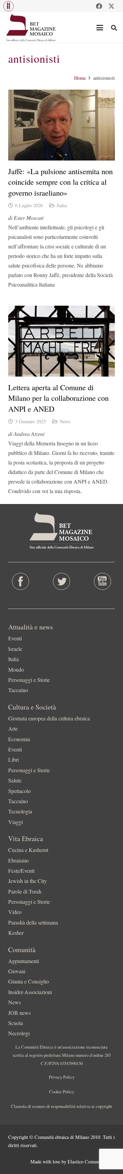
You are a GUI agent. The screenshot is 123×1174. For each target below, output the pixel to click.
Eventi (15, 638)
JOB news (19, 1012)
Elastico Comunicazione (91, 1161)
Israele (15, 648)
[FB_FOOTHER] (20, 581)
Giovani (16, 971)
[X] (111, 6)
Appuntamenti (23, 960)
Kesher (16, 932)
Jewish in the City (27, 880)
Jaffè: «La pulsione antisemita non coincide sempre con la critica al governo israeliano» (60, 182)
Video (15, 911)
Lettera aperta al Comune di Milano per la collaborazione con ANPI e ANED (58, 398)
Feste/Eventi (21, 870)
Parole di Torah (24, 891)
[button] (8, 6)
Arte (13, 728)
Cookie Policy (61, 1091)
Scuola (15, 1022)
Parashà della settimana (33, 922)
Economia (19, 739)
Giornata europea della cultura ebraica (49, 718)
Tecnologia (20, 811)
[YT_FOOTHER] (102, 581)
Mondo (16, 669)
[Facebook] (99, 6)
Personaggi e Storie (29, 679)
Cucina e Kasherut (28, 849)
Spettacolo (19, 790)
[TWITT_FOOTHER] (61, 581)
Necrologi (19, 1033)
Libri (13, 759)
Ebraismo (18, 860)
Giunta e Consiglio (28, 981)
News (65, 421)
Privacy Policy (61, 1077)
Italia (62, 205)
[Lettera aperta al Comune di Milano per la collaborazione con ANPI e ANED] (61, 341)
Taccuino (18, 689)
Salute (15, 780)
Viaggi (15, 821)
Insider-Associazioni (30, 991)
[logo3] (31, 27)
